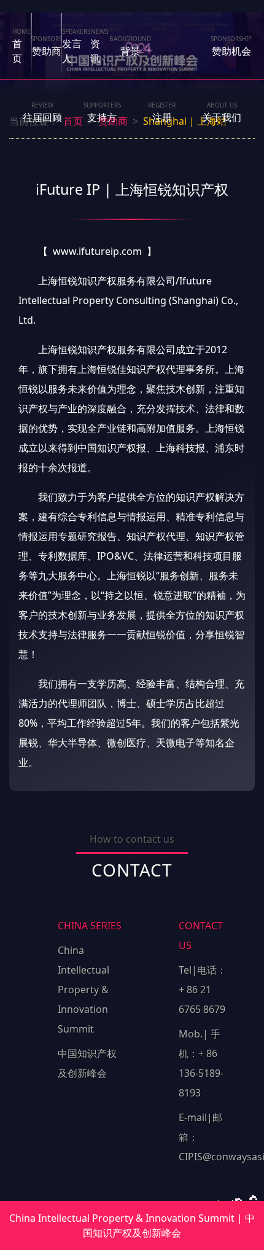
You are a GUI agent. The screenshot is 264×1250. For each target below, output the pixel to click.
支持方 (102, 112)
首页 (21, 46)
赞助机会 (231, 46)
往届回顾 (42, 112)
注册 (162, 112)
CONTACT (132, 869)
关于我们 (221, 112)
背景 (130, 46)
